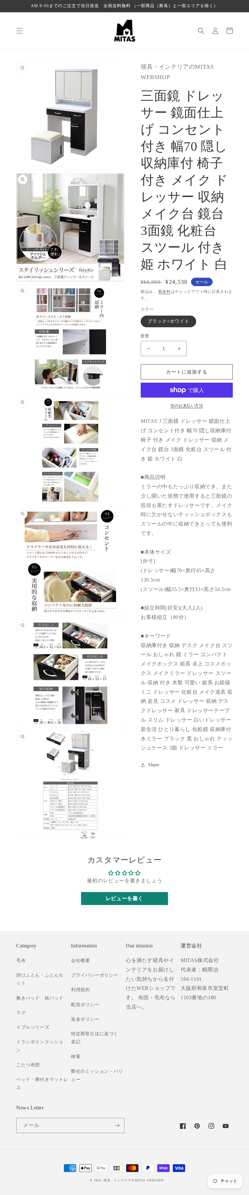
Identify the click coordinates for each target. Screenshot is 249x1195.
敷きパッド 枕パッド (40, 998)
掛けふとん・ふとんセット (40, 979)
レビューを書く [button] (124, 898)
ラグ (21, 1012)
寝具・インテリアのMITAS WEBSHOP (133, 1180)
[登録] (117, 1125)
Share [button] (154, 764)
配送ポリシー (85, 1004)
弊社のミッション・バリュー (97, 1075)
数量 (145, 335)
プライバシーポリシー (94, 975)
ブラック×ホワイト (168, 321)
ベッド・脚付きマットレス (42, 1083)
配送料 (165, 291)
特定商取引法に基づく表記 (94, 1037)
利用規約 (80, 989)
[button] (19, 31)
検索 (75, 1056)
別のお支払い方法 (187, 405)
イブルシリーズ (32, 1027)
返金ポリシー (85, 1019)
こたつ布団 (28, 1064)
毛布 (21, 960)
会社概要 (80, 960)
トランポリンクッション (40, 1045)
